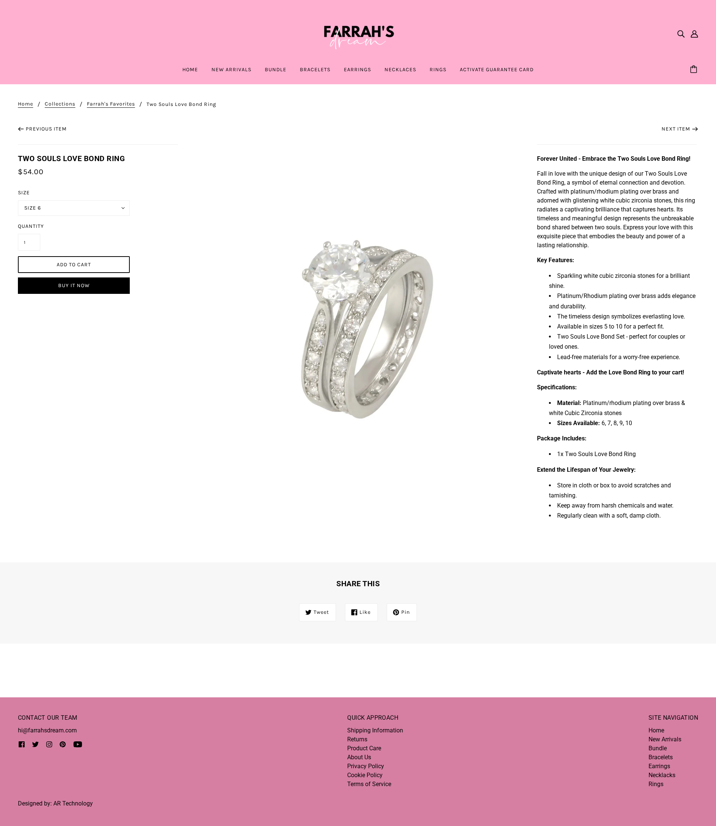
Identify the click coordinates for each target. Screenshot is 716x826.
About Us (359, 757)
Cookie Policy (365, 775)
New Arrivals (665, 739)
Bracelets (661, 757)
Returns (357, 739)
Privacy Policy (365, 766)
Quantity (29, 226)
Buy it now (74, 285)
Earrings (659, 766)
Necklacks (662, 775)
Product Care (364, 748)
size (24, 192)
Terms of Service (369, 784)
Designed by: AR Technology (55, 803)
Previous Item (46, 129)
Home (25, 104)
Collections (60, 104)
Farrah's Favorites (111, 104)
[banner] (358, 33)
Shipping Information (375, 730)
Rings (656, 784)
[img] (681, 33)
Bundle (658, 748)
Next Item (676, 129)
